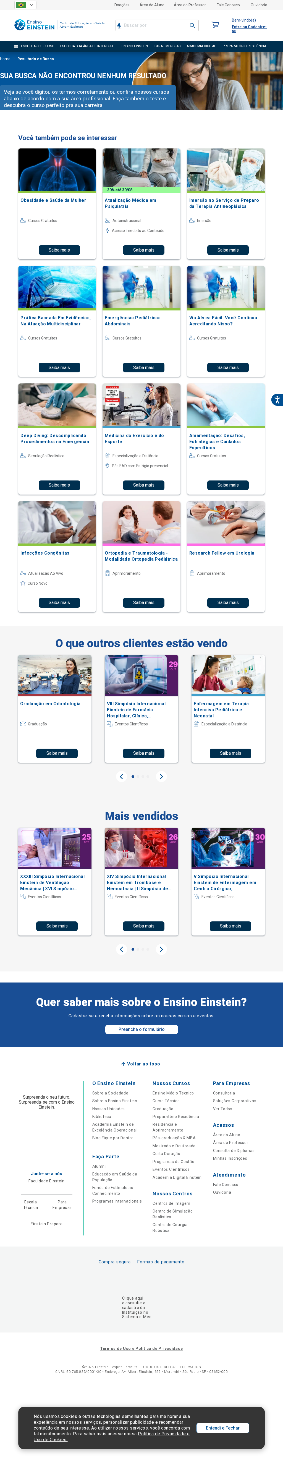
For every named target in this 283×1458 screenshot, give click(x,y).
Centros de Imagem (171, 1203)
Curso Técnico (166, 1101)
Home (5, 59)
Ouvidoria (259, 5)
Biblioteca (101, 1116)
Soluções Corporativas (234, 1101)
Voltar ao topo (143, 1064)
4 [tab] (147, 776)
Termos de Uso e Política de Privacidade (141, 1348)
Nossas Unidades (108, 1109)
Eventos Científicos (171, 1169)
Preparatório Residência (176, 1116)
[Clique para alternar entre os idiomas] (25, 5)
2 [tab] (138, 776)
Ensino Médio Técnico (173, 1093)
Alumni (99, 1166)
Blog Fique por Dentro (113, 1138)
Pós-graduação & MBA (174, 1138)
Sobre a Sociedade (110, 1093)
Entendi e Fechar (223, 1428)
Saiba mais (59, 250)
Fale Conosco (228, 5)
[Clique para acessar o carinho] (215, 25)
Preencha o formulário (142, 1029)
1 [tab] (133, 776)
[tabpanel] (54, 709)
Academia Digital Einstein (177, 1177)
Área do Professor (190, 5)
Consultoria (224, 1093)
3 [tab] (143, 776)
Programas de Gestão (173, 1161)
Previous (121, 776)
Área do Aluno (152, 5)
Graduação (163, 1109)
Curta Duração (166, 1153)
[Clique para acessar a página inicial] (59, 31)
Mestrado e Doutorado (174, 1146)
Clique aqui (132, 1298)
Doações (122, 5)
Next (161, 776)
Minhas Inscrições (230, 1158)
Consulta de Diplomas (234, 1150)
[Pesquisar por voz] (119, 25)
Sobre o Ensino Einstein (114, 1101)
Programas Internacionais (117, 1201)
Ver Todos (222, 1109)
